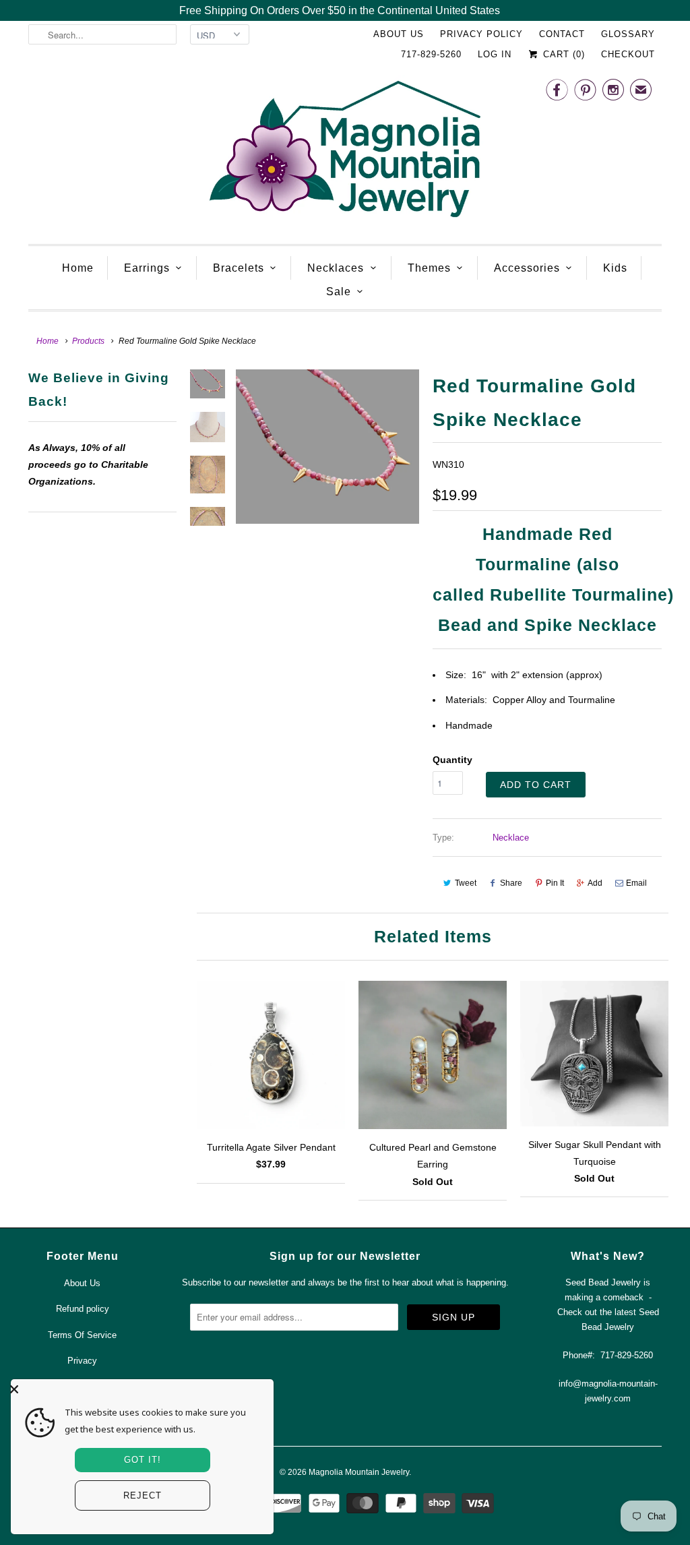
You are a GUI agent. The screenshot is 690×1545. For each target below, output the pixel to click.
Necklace (511, 837)
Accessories (527, 268)
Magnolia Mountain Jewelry (359, 1472)
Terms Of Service (82, 1335)
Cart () (562, 54)
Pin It (555, 883)
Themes (429, 268)
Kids (615, 268)
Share (511, 883)
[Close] (138, 1389)
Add (595, 883)
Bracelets (238, 268)
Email (636, 883)
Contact (562, 34)
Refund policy (82, 1309)
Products (88, 341)
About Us (398, 34)
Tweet (465, 883)
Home (78, 268)
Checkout (628, 54)
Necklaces (335, 268)
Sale (338, 291)
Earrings (147, 268)
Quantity (452, 759)
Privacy (82, 1361)
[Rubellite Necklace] (327, 446)
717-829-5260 (431, 54)
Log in (494, 54)
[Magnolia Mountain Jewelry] (345, 153)
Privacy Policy (481, 34)
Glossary (628, 34)
